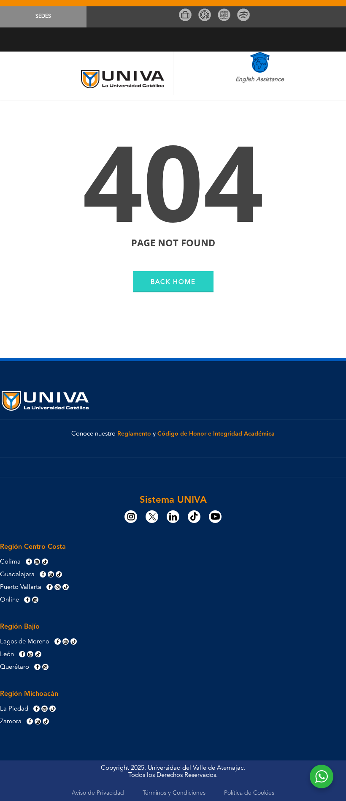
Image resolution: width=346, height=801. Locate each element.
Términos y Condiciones (174, 793)
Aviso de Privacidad (98, 793)
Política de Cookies (249, 793)
